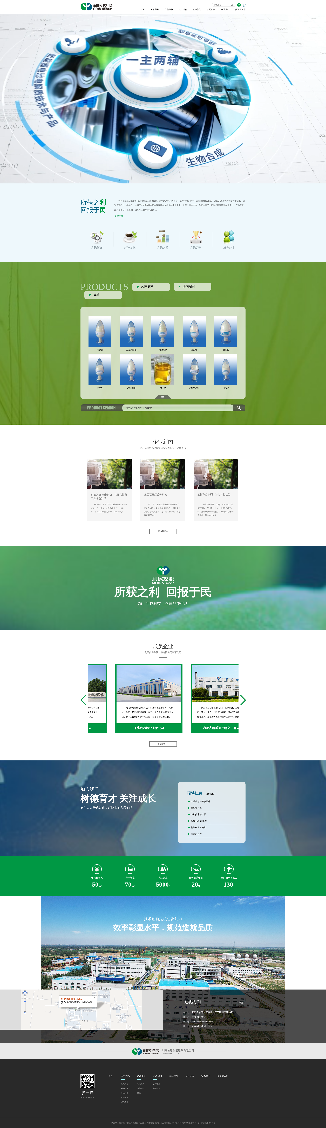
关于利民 (155, 9)
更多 (163, 397)
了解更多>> (120, 216)
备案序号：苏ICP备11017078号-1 (202, 1123)
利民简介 (124, 1084)
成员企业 (124, 1102)
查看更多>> (163, 744)
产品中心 (169, 9)
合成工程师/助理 (197, 821)
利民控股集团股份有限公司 (130, 201)
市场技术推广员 (197, 814)
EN (244, 5)
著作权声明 (176, 1123)
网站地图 (185, 1123)
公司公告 (211, 9)
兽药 (139, 1093)
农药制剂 (140, 1088)
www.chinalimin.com (202, 1026)
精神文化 (124, 1088)
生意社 (157, 1123)
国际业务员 (195, 808)
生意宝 (169, 1123)
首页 (142, 9)
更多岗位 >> (211, 794)
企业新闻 (197, 9)
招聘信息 (156, 1088)
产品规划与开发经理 (199, 801)
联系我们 (225, 9)
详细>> (242, 1003)
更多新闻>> (163, 531)
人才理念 (156, 1084)
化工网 (163, 1123)
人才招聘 (183, 9)
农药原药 (140, 1084)
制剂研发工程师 (197, 827)
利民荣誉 (124, 1098)
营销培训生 (195, 834)
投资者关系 (240, 9)
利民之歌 (124, 1093)
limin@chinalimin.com (202, 1021)
